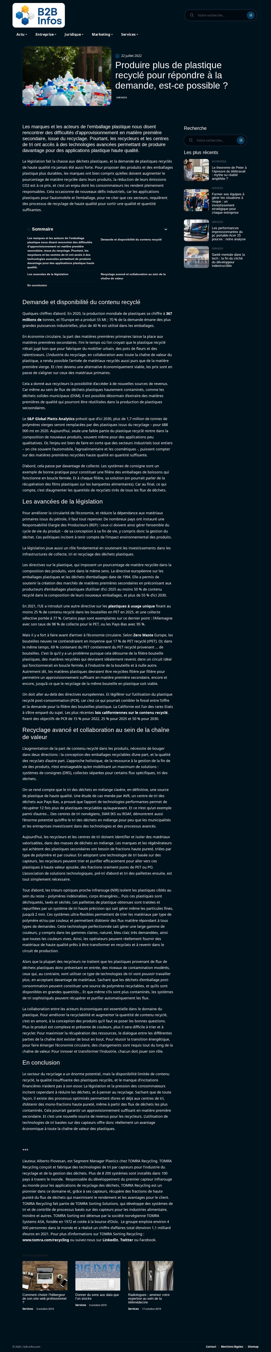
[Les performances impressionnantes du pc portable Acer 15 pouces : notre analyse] (196, 230)
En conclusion (37, 285)
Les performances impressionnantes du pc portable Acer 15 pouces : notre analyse (229, 233)
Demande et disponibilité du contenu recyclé (131, 239)
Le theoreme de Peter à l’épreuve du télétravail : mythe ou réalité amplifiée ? (229, 173)
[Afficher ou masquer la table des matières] (110, 229)
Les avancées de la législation (47, 274)
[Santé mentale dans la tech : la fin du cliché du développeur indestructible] (196, 257)
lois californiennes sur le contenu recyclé (131, 712)
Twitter (126, 1239)
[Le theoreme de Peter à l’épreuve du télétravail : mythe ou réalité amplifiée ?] (196, 170)
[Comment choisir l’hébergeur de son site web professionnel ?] (44, 1276)
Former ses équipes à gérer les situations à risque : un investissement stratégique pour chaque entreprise (228, 203)
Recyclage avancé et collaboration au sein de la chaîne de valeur (133, 276)
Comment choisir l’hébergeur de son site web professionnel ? (44, 1298)
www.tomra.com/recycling (45, 1239)
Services (121, 97)
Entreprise (219, 161)
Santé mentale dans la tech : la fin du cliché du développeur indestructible (228, 260)
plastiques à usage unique (131, 606)
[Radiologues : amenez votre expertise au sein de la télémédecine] (150, 1276)
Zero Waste (143, 635)
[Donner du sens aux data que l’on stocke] (97, 1276)
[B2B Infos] (38, 15)
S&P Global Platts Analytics (51, 418)
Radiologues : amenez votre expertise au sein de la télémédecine (149, 1298)
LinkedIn (110, 1239)
